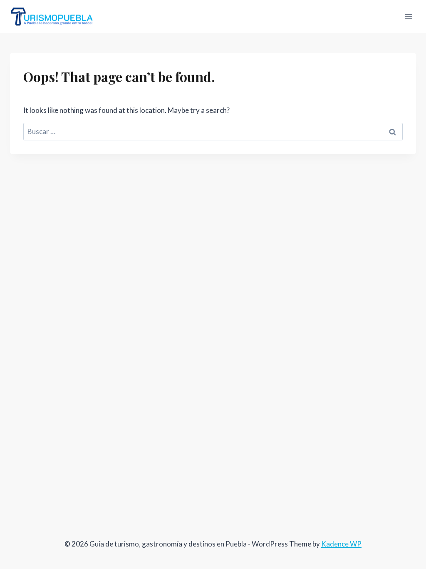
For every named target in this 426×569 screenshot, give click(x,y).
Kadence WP (341, 543)
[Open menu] (408, 16)
